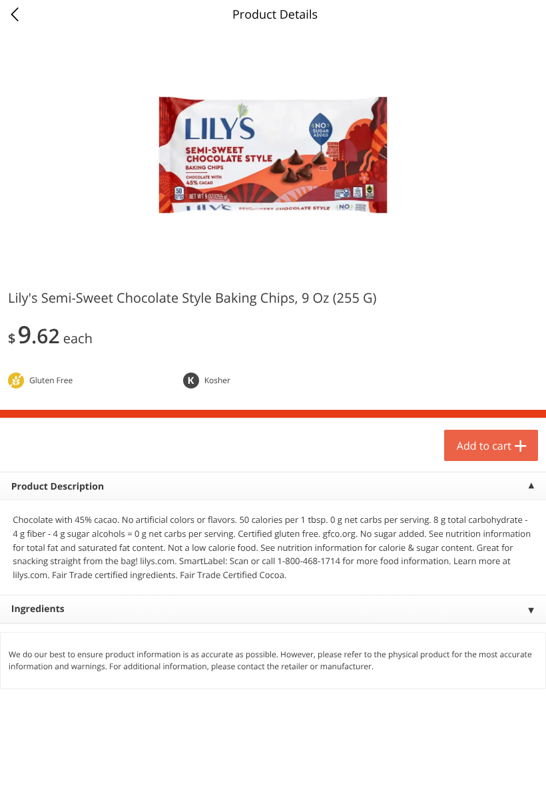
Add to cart (484, 445)
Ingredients (38, 609)
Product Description (57, 486)
